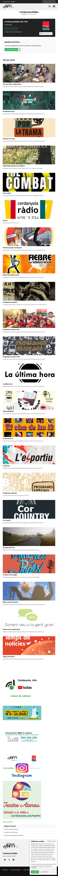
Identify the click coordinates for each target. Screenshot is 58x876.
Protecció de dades (16, 870)
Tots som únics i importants (12, 84)
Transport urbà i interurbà (11, 832)
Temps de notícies (9, 656)
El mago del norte (9, 547)
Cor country (7, 520)
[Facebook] (9, 860)
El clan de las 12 (8, 438)
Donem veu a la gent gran (11, 629)
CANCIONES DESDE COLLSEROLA (14, 166)
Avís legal (5, 870)
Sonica (5, 220)
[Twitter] (5, 860)
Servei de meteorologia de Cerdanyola (13, 835)
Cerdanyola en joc (9, 111)
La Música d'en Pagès (10, 575)
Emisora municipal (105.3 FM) (9, 856)
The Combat (7, 193)
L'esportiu (6, 466)
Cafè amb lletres (8, 411)
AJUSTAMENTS (45, 872)
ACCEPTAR (35, 872)
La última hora (7, 384)
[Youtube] (13, 860)
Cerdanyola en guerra (10, 302)
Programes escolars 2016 (11, 357)
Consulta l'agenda (11, 49)
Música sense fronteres (10, 602)
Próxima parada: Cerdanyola (12, 248)
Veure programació (46, 33)
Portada (24, 14)
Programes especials (10, 493)
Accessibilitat (27, 870)
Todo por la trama (9, 139)
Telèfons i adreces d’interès (11, 829)
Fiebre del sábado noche (11, 275)
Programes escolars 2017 (11, 329)
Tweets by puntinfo (8, 822)
